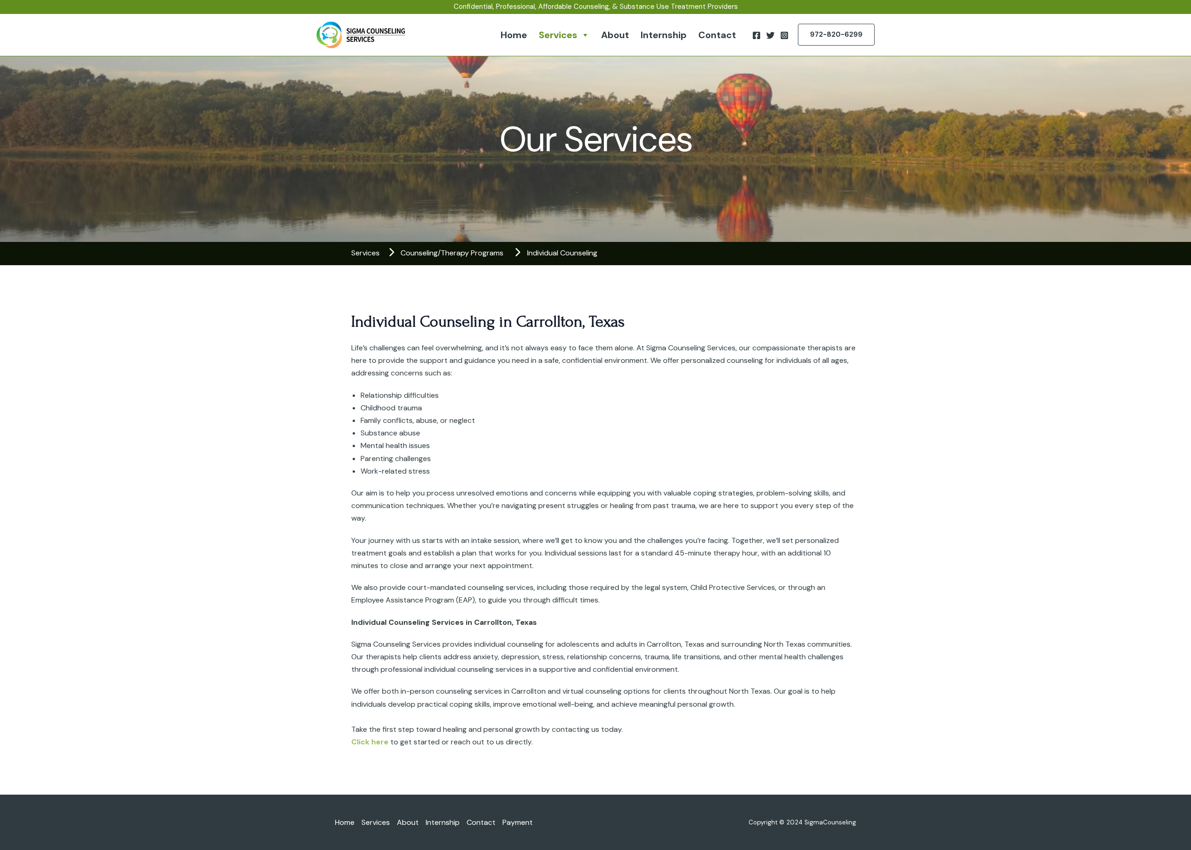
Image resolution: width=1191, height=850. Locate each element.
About (615, 35)
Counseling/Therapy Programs (452, 253)
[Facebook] (756, 35)
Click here (369, 742)
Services (558, 35)
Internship (664, 35)
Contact (717, 35)
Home (514, 35)
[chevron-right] (391, 252)
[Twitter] (770, 35)
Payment (517, 822)
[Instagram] (784, 35)
